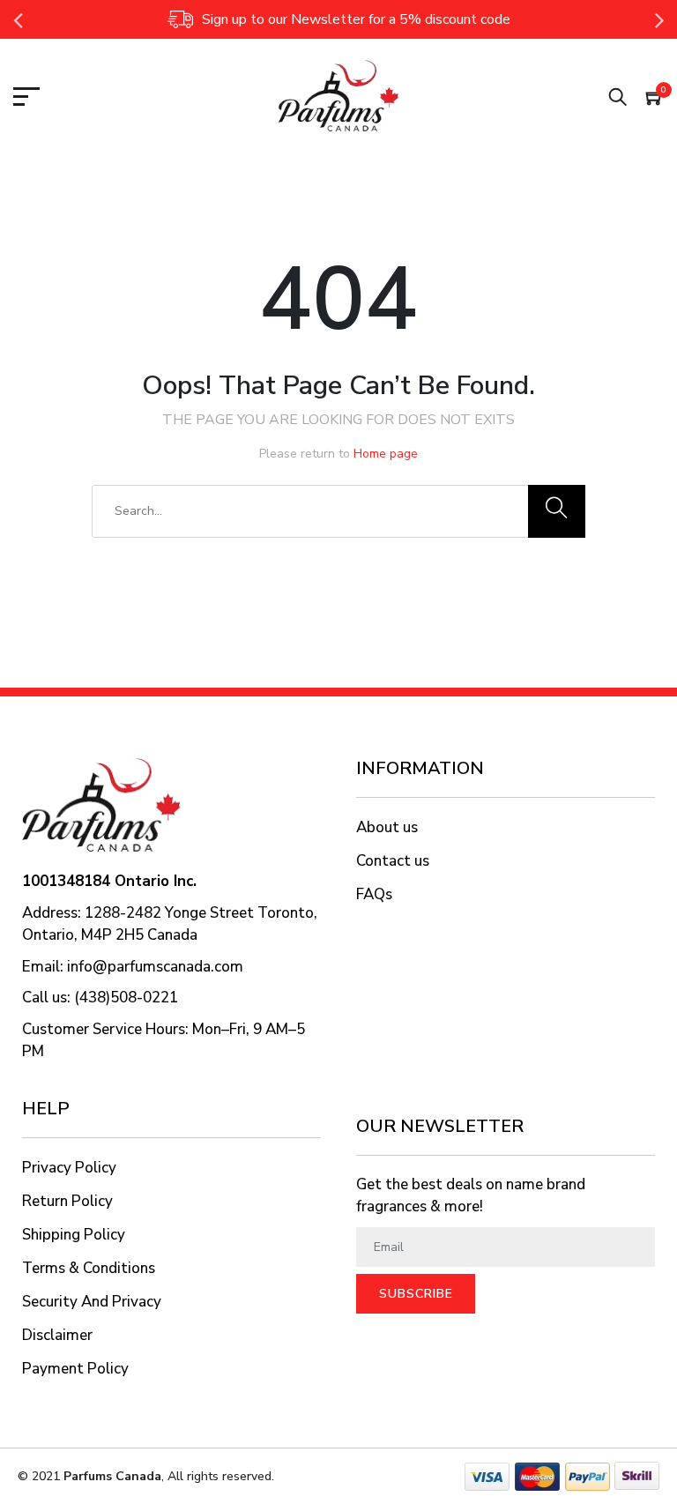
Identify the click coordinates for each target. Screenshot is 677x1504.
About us (387, 827)
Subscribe (416, 1293)
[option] (338, 19)
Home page (385, 453)
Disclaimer (57, 1335)
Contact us (392, 861)
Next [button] (659, 19)
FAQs (374, 894)
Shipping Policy (73, 1235)
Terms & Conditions (88, 1268)
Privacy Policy (69, 1168)
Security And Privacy (91, 1302)
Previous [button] (17, 19)
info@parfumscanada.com (155, 967)
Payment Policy (75, 1369)
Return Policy (67, 1201)
